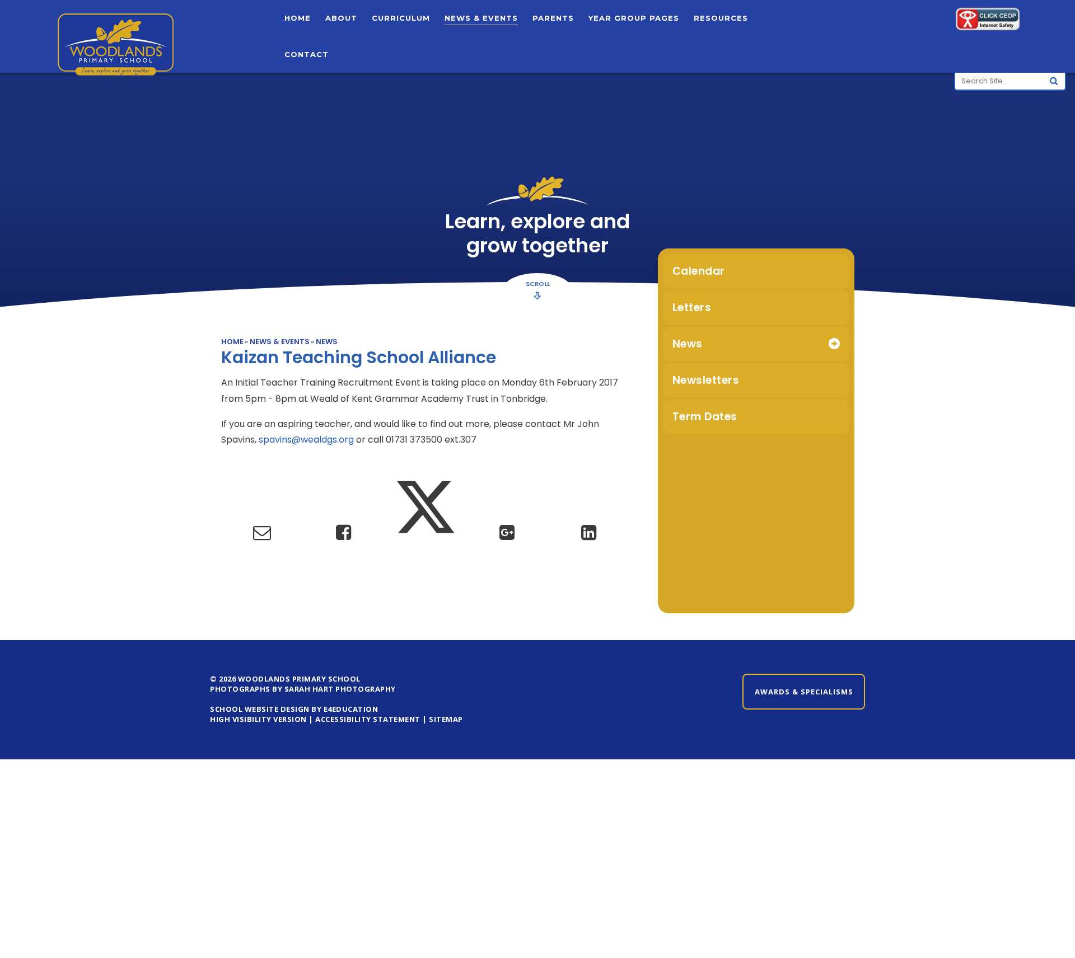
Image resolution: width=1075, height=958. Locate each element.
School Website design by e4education (294, 709)
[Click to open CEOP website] (987, 21)
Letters (692, 307)
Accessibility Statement (367, 719)
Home (232, 341)
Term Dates (704, 416)
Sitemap (446, 719)
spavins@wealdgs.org (306, 439)
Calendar (698, 271)
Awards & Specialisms (804, 692)
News (327, 341)
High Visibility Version (258, 719)
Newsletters (706, 380)
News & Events (280, 341)
